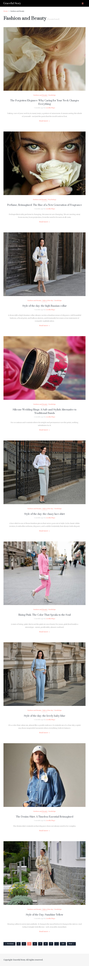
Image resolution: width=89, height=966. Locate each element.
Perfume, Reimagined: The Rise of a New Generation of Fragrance (44, 205)
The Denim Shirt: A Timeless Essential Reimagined (44, 816)
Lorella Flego (50, 108)
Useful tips (52, 95)
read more (44, 56)
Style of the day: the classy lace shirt (44, 514)
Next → (71, 944)
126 (63, 944)
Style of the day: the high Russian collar (44, 305)
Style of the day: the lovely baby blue (44, 715)
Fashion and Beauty (40, 95)
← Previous (9, 944)
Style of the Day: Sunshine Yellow (44, 914)
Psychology (52, 199)
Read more (44, 121)
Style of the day (48, 300)
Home (5, 11)
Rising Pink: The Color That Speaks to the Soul (44, 614)
